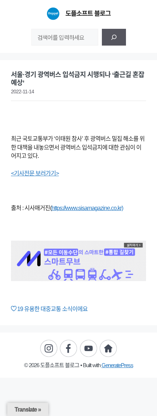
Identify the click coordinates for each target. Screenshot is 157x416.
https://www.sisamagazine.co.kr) (87, 208)
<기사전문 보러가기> (35, 173)
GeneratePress (117, 365)
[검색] (114, 37)
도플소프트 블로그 (88, 13)
